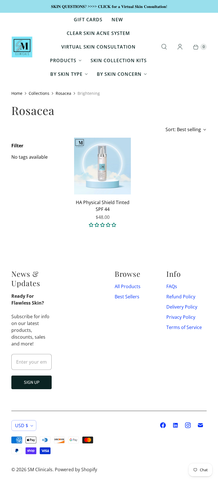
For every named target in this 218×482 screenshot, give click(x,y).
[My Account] (180, 47)
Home (16, 93)
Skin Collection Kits (119, 60)
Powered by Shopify (76, 469)
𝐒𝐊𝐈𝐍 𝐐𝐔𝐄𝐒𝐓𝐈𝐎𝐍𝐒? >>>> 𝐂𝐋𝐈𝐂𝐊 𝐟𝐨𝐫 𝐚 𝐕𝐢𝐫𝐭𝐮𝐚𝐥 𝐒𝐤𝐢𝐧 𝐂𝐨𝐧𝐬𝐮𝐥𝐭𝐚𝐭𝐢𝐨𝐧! (109, 6)
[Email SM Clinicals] (200, 425)
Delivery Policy (181, 307)
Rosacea (63, 93)
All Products (128, 286)
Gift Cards (88, 19)
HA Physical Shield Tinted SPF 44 (102, 205)
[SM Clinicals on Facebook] (163, 425)
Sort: (183, 129)
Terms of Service (184, 327)
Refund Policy (180, 297)
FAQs (171, 286)
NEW (117, 19)
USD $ (21, 425)
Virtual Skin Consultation (98, 47)
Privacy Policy (180, 317)
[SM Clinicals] (22, 47)
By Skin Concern (119, 74)
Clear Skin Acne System (98, 33)
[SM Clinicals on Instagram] (188, 425)
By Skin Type (66, 74)
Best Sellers (127, 297)
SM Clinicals (40, 469)
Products (63, 60)
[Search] (164, 47)
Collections (39, 93)
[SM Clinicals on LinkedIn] (175, 425)
